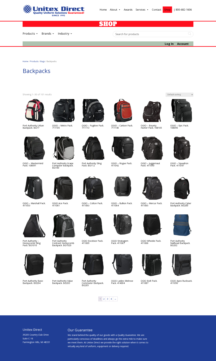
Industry (63, 33)
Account (183, 44)
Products (29, 33)
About (113, 9)
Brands (46, 33)
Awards (128, 9)
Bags (42, 61)
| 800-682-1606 (183, 9)
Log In (169, 44)
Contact (156, 9)
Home (103, 9)
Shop (167, 9)
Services (140, 9)
